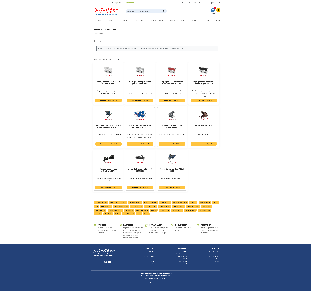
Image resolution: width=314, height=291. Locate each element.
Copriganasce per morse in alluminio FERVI (108, 83)
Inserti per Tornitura (132, 282)
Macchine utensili (135, 203)
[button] (98, 3)
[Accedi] (218, 10)
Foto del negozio (149, 256)
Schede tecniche (205, 3)
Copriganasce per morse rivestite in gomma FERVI (204, 83)
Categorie (183, 3)
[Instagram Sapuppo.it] (105, 262)
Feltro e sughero (178, 206)
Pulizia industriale (193, 206)
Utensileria (105, 41)
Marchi (214, 3)
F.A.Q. (185, 251)
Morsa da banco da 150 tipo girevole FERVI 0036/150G (108, 126)
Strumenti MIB (164, 210)
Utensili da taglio (204, 210)
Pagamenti (183, 261)
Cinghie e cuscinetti (115, 210)
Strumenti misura (142, 210)
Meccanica (139, 20)
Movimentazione (156, 20)
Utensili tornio (177, 210)
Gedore (117, 214)
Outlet (146, 214)
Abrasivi (111, 20)
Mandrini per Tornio (142, 282)
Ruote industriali (100, 210)
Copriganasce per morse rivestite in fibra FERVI (172, 83)
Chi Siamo (151, 251)
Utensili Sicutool (128, 214)
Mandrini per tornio (150, 203)
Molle (96, 206)
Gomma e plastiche (121, 206)
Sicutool (154, 210)
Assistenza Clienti (110, 3)
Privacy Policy (182, 256)
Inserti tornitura (190, 210)
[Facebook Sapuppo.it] (102, 262)
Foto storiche (150, 259)
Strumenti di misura (176, 20)
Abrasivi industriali (101, 203)
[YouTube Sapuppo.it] (109, 262)
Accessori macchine (180, 203)
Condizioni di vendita (180, 254)
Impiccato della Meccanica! (210, 264)
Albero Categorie (213, 251)
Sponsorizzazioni (149, 264)
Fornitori (216, 259)
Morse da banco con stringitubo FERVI (108, 170)
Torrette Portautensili (187, 282)
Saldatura (193, 203)
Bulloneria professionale (118, 203)
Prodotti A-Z (193, 3)
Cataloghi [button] (97, 20)
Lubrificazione (165, 203)
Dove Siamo (150, 254)
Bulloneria (125, 20)
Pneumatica (129, 210)
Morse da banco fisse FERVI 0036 (172, 170)
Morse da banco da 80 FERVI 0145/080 (140, 170)
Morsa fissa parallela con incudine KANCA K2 (140, 126)
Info (217, 20)
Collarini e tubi (106, 206)
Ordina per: (98, 59)
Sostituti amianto (136, 206)
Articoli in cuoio (150, 206)
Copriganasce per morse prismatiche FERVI (140, 83)
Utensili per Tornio (122, 282)
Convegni (151, 261)
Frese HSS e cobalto (160, 282)
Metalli (216, 203)
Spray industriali (205, 203)
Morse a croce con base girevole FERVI (171, 126)
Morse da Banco (169, 282)
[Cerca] (163, 11)
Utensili (194, 20)
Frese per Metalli (151, 282)
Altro (206, 20)
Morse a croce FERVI (203, 125)
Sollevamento (206, 206)
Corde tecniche (164, 206)
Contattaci (183, 264)
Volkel (139, 214)
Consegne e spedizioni (179, 259)
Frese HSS (98, 214)
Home (98, 41)
